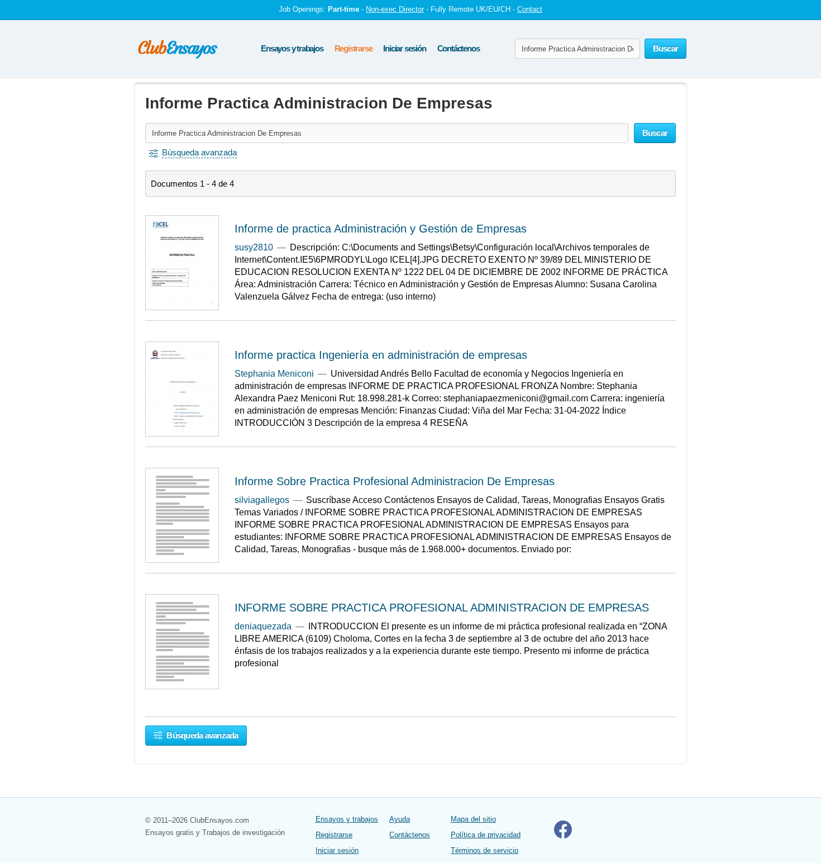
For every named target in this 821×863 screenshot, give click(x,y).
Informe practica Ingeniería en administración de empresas (381, 355)
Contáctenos (458, 48)
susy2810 (254, 247)
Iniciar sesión (404, 48)
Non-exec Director (395, 9)
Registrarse (354, 48)
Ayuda (399, 819)
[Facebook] (563, 836)
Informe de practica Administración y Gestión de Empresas (381, 228)
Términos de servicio (484, 850)
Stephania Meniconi (274, 373)
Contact (529, 9)
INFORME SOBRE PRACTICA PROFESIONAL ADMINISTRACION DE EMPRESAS (442, 607)
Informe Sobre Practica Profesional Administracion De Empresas (395, 481)
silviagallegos (262, 500)
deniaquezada (263, 626)
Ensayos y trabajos (292, 48)
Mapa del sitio (473, 819)
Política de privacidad (486, 835)
